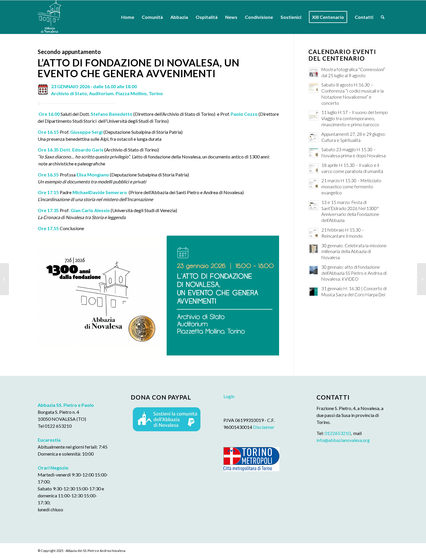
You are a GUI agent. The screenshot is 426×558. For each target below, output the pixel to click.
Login (228, 396)
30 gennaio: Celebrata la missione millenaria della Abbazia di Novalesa (354, 251)
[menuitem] (127, 17)
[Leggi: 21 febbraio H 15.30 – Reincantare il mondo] (313, 233)
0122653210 (338, 433)
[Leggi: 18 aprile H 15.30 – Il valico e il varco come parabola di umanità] (313, 168)
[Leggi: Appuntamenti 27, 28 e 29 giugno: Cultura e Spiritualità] (313, 137)
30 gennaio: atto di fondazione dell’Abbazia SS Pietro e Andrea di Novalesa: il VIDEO (354, 273)
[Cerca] (382, 17)
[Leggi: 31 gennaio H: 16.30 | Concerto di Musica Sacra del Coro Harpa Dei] (313, 291)
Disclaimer (263, 427)
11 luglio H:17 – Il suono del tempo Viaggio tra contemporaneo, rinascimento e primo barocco (354, 118)
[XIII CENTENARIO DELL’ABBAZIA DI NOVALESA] (4, 279)
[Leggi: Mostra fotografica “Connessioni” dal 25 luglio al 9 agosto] (313, 72)
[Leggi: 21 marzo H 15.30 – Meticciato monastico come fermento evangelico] (313, 183)
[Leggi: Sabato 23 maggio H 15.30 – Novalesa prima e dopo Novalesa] (313, 152)
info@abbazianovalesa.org (343, 440)
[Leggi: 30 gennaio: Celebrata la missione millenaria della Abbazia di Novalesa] (313, 248)
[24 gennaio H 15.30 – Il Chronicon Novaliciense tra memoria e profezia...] (421, 279)
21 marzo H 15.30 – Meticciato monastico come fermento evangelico (351, 186)
